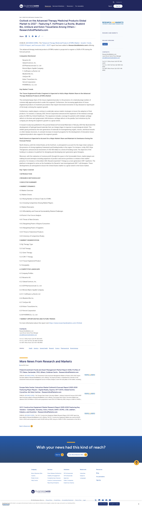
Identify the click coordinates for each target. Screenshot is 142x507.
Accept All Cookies (114, 503)
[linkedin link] (99, 500)
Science (57, 348)
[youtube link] (103, 500)
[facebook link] (106, 500)
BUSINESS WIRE (32, 43)
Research (51, 348)
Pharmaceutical (65, 348)
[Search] (113, 2)
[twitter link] (96, 500)
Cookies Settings (103, 503)
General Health (44, 348)
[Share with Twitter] (29, 36)
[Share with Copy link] (39, 36)
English (105, 44)
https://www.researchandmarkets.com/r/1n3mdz (65, 323)
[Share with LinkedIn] (26, 36)
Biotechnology (74, 348)
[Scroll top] (136, 462)
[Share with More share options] (42, 36)
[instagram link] (110, 500)
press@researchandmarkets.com (28, 335)
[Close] (138, 504)
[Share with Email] (36, 36)
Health (30, 348)
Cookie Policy (6, 504)
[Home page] (29, 6)
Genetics (36, 348)
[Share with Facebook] (32, 36)
